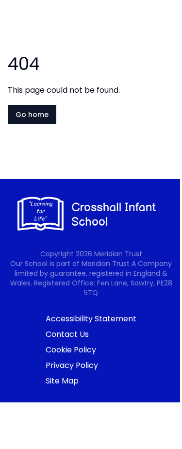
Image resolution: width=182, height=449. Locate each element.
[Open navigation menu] (168, 23)
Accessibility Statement (91, 318)
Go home (32, 114)
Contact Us (67, 334)
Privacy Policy (72, 365)
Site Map (62, 380)
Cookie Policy (71, 349)
